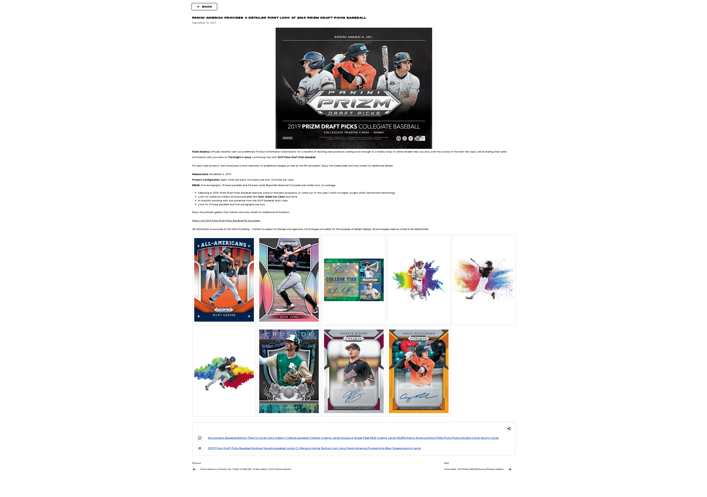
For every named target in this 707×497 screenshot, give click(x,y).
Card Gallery (276, 438)
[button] (354, 428)
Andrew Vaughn (263, 448)
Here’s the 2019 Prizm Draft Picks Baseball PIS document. (226, 220)
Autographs (216, 438)
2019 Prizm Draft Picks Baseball (229, 448)
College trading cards (324, 438)
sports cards (412, 448)
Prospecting (375, 448)
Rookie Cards (471, 438)
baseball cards (284, 448)
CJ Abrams (302, 448)
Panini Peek (435, 438)
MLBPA (401, 438)
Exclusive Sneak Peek (355, 438)
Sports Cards (490, 438)
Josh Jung (338, 448)
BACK (207, 6)
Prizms (456, 438)
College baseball (297, 438)
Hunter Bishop (321, 448)
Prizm (447, 438)
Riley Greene (393, 448)
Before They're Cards (252, 438)
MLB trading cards (383, 438)
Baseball (231, 438)
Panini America (417, 438)
